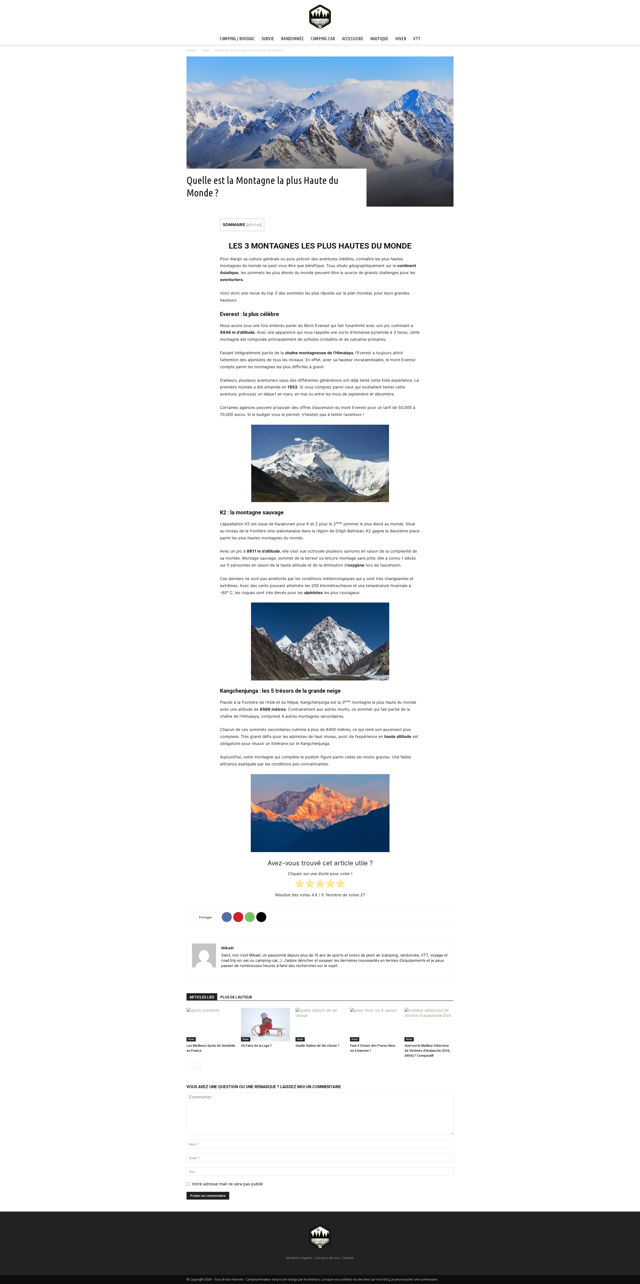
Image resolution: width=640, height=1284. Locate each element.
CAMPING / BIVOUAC (237, 38)
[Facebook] (227, 917)
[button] (448, 38)
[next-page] (197, 1065)
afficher (254, 225)
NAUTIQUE (379, 38)
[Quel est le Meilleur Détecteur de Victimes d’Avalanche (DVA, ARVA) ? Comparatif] (429, 1024)
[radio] (299, 884)
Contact (348, 1258)
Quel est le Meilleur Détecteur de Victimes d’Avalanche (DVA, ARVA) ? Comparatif (427, 1050)
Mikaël (227, 947)
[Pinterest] (238, 917)
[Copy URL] (261, 917)
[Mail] (234, 974)
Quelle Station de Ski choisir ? (317, 1045)
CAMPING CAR (323, 38)
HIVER (400, 38)
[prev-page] (189, 1065)
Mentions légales (299, 1258)
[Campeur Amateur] (320, 16)
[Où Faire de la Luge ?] (265, 1024)
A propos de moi (327, 1258)
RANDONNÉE (292, 38)
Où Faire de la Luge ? (256, 1045)
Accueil (191, 50)
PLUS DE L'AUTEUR (236, 997)
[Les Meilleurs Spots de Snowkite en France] (211, 1024)
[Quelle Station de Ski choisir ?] (320, 1024)
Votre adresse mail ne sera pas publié (227, 1183)
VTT (416, 38)
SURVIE (268, 38)
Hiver (206, 50)
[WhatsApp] (250, 917)
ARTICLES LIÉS (202, 997)
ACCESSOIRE (352, 38)
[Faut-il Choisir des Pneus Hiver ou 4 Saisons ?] (374, 1024)
